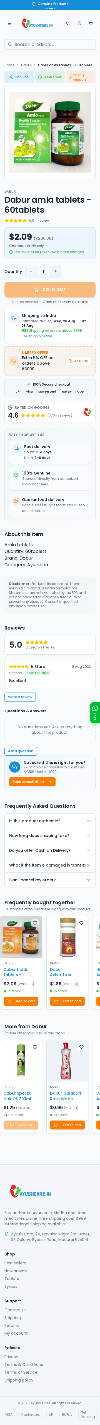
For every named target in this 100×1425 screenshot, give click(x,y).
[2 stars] (11, 220)
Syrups (10, 1286)
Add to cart (25, 1001)
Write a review (20, 697)
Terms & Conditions (23, 1364)
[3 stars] (15, 220)
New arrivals (15, 1271)
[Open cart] (91, 23)
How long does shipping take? (39, 835)
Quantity (13, 271)
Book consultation (28, 781)
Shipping (12, 1317)
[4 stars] (20, 220)
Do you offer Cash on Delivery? (40, 850)
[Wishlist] (68, 23)
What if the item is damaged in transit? (47, 865)
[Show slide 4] (54, 8)
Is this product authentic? (34, 821)
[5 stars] (24, 220)
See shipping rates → (39, 336)
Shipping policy (18, 1380)
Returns (11, 1325)
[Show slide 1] (45, 8)
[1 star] (6, 220)
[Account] (79, 23)
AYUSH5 (81, 361)
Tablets (11, 1278)
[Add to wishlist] (35, 922)
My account (16, 1333)
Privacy (11, 1356)
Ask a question (20, 751)
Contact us (15, 1310)
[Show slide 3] (51, 8)
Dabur (26, 65)
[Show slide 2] (47, 8)
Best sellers (15, 1263)
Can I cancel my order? (32, 880)
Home (9, 65)
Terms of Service (21, 1372)
